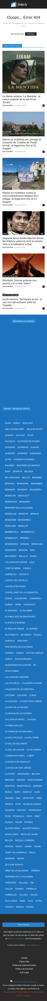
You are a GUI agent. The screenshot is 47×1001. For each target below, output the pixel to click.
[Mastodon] (36, 919)
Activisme (6, 135)
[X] (23, 919)
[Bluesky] (30, 919)
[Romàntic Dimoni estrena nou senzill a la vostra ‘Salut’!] (23, 265)
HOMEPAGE (31, 34)
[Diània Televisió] (23, 4)
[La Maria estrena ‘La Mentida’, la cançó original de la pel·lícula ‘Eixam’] (23, 72)
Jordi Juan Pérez (7, 105)
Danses (5, 234)
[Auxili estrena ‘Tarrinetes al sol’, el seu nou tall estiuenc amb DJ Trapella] (23, 294)
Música (5, 92)
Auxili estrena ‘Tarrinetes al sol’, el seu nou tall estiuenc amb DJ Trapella (22, 302)
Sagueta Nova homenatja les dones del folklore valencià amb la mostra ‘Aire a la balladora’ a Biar (23, 241)
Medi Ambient (7, 188)
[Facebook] (10, 919)
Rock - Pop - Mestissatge (10, 276)
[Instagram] (17, 919)
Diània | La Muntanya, (16, 939)
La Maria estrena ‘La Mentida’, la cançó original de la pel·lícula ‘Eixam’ (21, 99)
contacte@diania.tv (33, 945)
